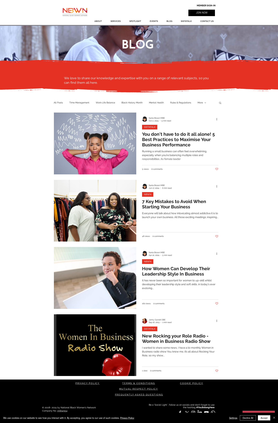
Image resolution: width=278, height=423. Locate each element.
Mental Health (156, 102)
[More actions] (218, 119)
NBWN (147, 194)
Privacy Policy (127, 417)
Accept (264, 417)
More (200, 102)
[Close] (274, 417)
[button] (201, 13)
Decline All (248, 417)
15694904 (62, 410)
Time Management (79, 102)
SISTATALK (149, 127)
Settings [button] (233, 417)
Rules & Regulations (180, 102)
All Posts (58, 102)
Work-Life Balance (105, 102)
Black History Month (132, 102)
